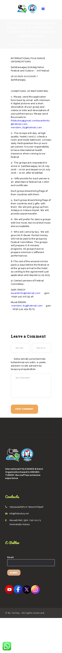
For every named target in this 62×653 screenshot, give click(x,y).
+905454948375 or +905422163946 (26, 507)
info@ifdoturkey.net (19, 513)
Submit (14, 573)
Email (10, 557)
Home (21, 41)
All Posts (32, 41)
